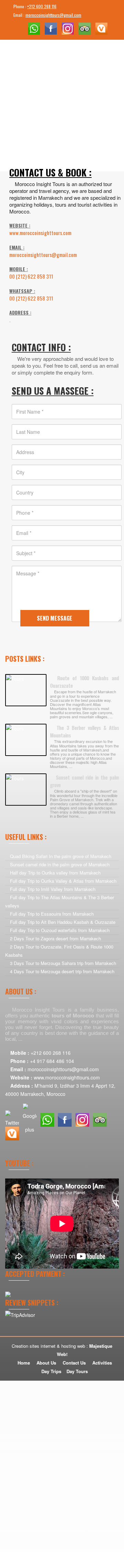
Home (24, 1362)
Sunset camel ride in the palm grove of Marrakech (60, 864)
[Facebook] (51, 28)
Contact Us (74, 1362)
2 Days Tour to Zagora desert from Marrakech (55, 938)
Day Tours (77, 1371)
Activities (102, 1362)
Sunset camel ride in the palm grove (84, 781)
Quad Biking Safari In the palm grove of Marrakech (60, 856)
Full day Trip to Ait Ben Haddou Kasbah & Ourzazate (62, 922)
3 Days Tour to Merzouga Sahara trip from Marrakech (63, 963)
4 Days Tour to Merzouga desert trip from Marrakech (62, 971)
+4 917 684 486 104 (52, 1061)
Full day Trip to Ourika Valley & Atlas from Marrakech (63, 881)
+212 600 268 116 (41, 6)
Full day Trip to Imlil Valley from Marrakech (52, 889)
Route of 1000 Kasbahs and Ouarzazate (84, 681)
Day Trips (51, 1371)
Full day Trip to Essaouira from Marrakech (52, 914)
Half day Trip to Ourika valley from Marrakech (55, 872)
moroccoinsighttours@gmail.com (53, 15)
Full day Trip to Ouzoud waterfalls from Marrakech (60, 930)
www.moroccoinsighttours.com (67, 1077)
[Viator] (101, 28)
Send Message (54, 618)
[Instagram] (68, 28)
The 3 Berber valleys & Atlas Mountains (84, 731)
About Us (46, 1362)
